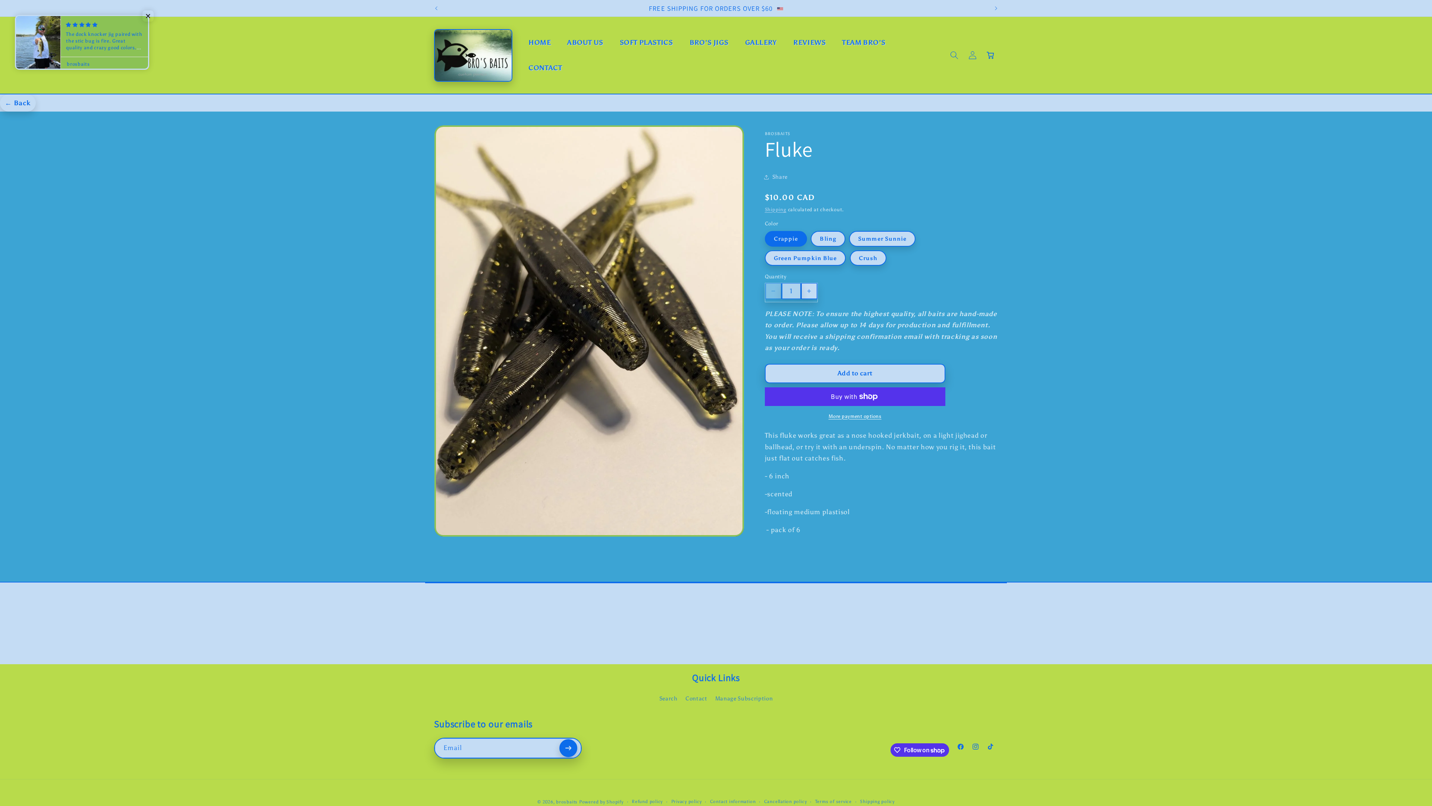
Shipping (775, 209)
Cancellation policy (785, 801)
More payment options (855, 416)
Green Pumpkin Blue (805, 258)
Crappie (786, 238)
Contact (696, 698)
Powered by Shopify (601, 802)
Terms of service (833, 801)
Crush (868, 258)
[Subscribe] (568, 748)
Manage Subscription (744, 698)
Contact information (733, 801)
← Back (18, 103)
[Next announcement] (996, 8)
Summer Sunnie (882, 238)
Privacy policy (686, 801)
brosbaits (567, 802)
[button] (954, 55)
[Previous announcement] (436, 8)
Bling (828, 238)
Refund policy (647, 801)
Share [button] (780, 176)
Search (668, 698)
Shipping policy (877, 801)
